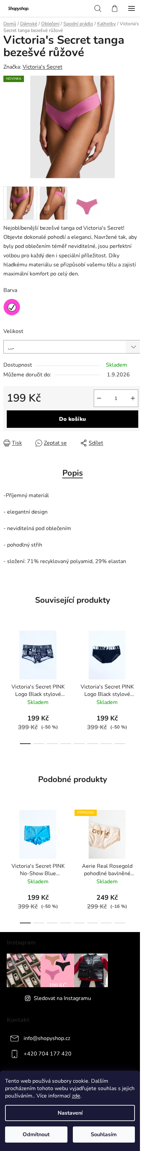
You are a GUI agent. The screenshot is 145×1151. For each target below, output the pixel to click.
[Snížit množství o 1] (99, 398)
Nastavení (70, 1113)
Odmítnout (36, 1134)
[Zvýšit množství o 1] (133, 398)
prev (7, 652)
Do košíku (72, 419)
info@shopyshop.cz (47, 1038)
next (138, 652)
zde (76, 1096)
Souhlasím (104, 1134)
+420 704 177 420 (47, 1053)
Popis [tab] (72, 473)
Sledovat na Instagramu (62, 998)
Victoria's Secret (42, 67)
